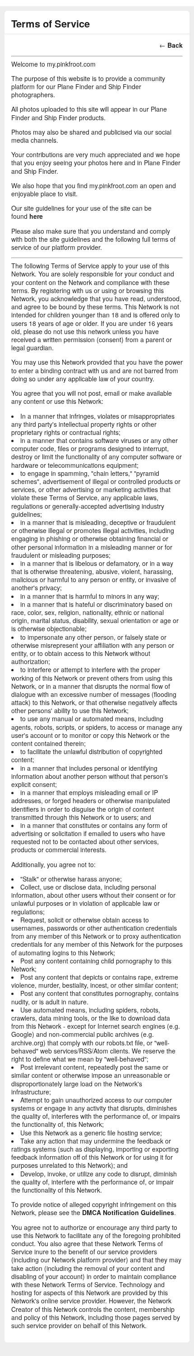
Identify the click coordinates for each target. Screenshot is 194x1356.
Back (175, 45)
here (36, 216)
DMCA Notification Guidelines (128, 1212)
